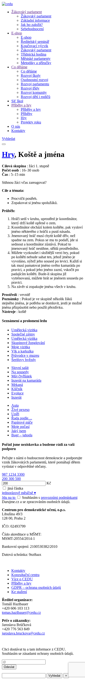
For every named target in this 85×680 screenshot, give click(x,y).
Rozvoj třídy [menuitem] (30, 88)
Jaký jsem (18, 431)
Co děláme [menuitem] (29, 71)
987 (5, 474)
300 (11, 479)
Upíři (15, 414)
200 (5, 479)
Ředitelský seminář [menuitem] (35, 42)
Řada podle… (21, 418)
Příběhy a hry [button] (21, 105)
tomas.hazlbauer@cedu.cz (21, 612)
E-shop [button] (16, 33)
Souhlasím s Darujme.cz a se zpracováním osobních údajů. (39, 500)
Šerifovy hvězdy (23, 360)
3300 (21, 474)
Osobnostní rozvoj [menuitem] (34, 80)
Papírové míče (22, 422)
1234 (12, 474)
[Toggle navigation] (4, 144)
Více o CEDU (22, 579)
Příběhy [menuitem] (26, 114)
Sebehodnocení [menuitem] (32, 29)
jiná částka (15, 488)
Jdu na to (9, 498)
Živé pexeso (20, 410)
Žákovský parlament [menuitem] (36, 16)
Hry (8, 154)
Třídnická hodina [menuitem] (33, 54)
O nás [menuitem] (15, 126)
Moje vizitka (20, 347)
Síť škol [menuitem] (17, 101)
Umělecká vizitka (24, 330)
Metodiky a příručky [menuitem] (36, 63)
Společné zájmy (23, 334)
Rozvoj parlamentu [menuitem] (35, 84)
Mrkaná (17, 385)
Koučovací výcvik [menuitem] (34, 46)
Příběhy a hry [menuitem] (31, 109)
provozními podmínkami (59, 498)
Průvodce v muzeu (25, 355)
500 (18, 479)
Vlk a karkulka (22, 351)
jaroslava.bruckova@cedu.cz (23, 633)
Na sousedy (20, 372)
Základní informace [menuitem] (35, 20)
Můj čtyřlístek (21, 376)
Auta (15, 405)
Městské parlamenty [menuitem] (36, 59)
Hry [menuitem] (24, 118)
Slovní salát (20, 368)
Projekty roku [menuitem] (31, 122)
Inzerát (16, 397)
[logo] (7, 4)
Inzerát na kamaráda (26, 380)
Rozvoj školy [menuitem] (31, 76)
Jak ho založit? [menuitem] (32, 25)
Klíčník (16, 389)
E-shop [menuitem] (26, 37)
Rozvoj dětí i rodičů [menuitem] (35, 97)
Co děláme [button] (19, 67)
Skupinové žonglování (28, 343)
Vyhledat (8, 139)
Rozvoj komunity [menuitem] (34, 92)
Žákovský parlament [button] (26, 12)
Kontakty (18, 571)
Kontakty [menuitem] (18, 131)
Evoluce (17, 393)
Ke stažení (19, 592)
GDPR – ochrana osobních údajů (36, 588)
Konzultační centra (25, 575)
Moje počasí (20, 427)
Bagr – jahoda (21, 435)
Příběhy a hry (21, 583)
